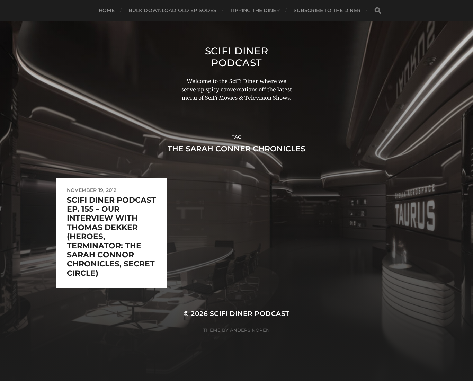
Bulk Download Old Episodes (172, 10)
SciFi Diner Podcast (236, 57)
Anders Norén (250, 330)
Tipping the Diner (254, 10)
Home (107, 10)
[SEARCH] (377, 10)
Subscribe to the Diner (327, 10)
